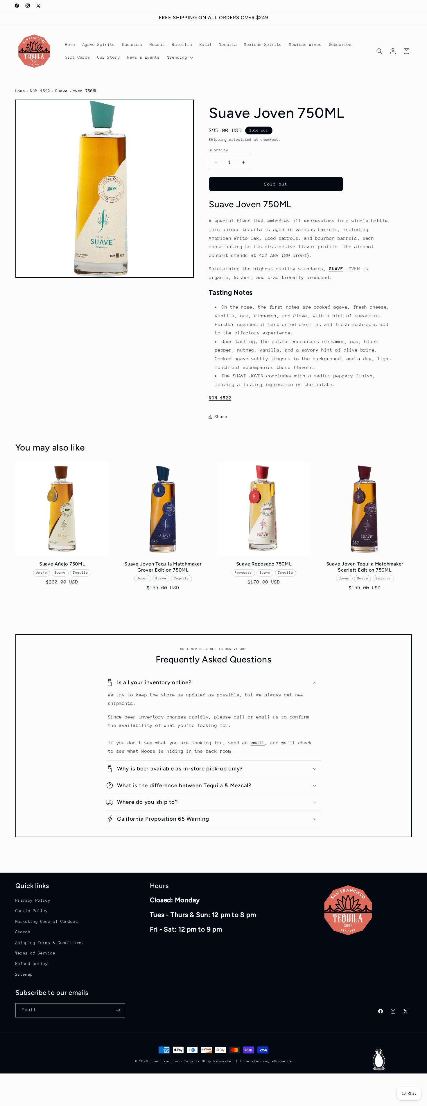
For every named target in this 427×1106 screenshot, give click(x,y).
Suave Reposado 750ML (264, 564)
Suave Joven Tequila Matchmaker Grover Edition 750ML (163, 566)
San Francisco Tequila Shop (182, 1061)
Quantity (218, 150)
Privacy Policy (33, 900)
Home (20, 91)
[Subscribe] (118, 1010)
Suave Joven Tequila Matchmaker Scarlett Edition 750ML (365, 566)
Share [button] (221, 416)
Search (23, 932)
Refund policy (31, 963)
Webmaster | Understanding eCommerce (253, 1061)
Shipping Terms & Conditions (49, 942)
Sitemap (24, 974)
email (258, 742)
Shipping (218, 140)
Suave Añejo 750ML (62, 564)
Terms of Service (35, 953)
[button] (179, 57)
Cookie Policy (31, 910)
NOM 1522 (40, 91)
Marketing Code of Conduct (46, 921)
